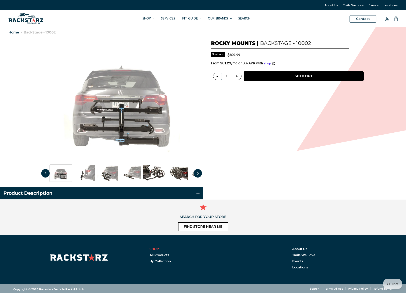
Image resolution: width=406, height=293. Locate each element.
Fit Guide (190, 18)
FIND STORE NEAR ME (203, 227)
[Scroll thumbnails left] (45, 173)
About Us (331, 5)
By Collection (160, 261)
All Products (159, 255)
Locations (391, 5)
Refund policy (383, 288)
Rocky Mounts (233, 43)
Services (168, 18)
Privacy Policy (358, 288)
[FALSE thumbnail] (61, 173)
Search (244, 18)
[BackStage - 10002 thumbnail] (84, 173)
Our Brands (218, 18)
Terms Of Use (333, 288)
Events (374, 5)
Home (13, 32)
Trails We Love (353, 5)
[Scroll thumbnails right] (197, 173)
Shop (147, 18)
